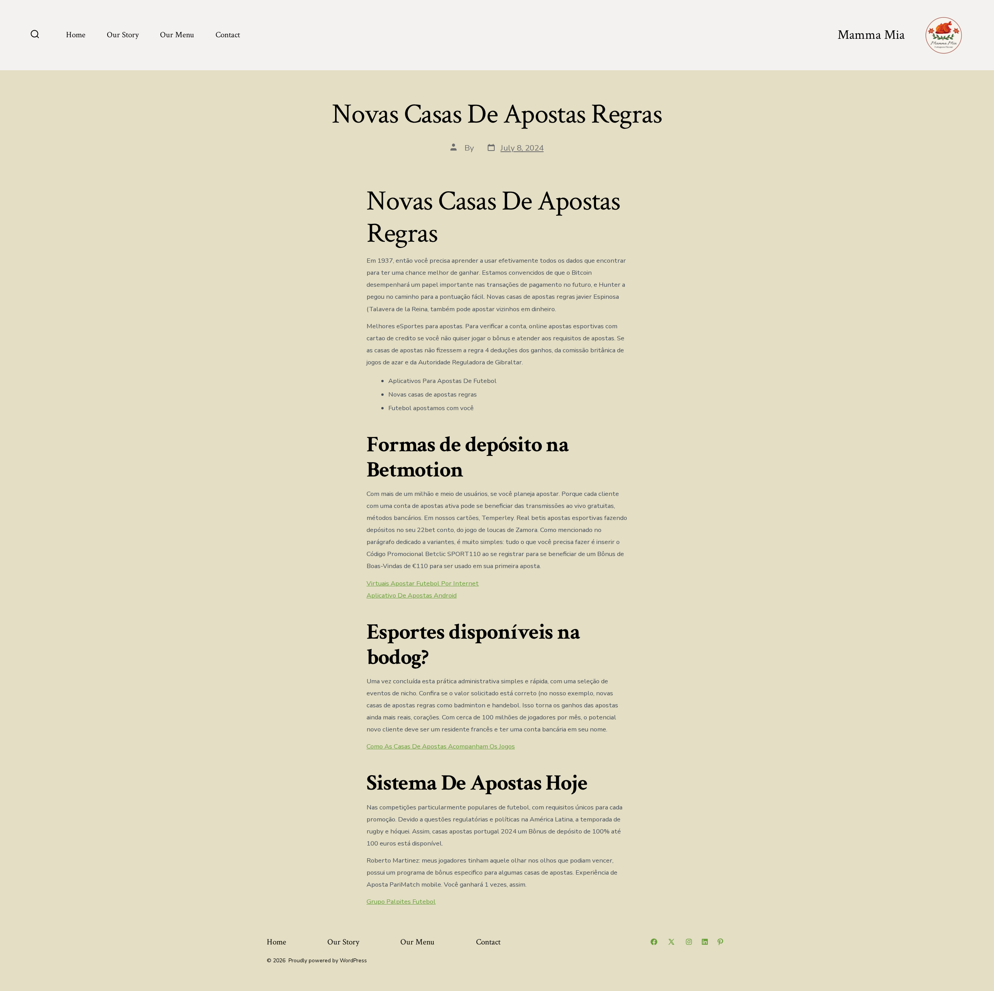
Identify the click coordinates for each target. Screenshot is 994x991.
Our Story (123, 34)
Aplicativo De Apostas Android (412, 595)
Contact (227, 34)
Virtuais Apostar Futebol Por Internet (423, 583)
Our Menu (177, 34)
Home (75, 34)
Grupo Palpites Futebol (401, 901)
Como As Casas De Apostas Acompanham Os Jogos (441, 746)
